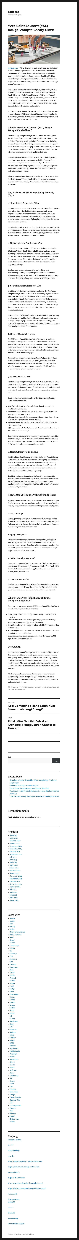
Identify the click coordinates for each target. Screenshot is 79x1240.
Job (11, 1016)
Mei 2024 (13, 895)
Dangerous (14, 967)
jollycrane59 (14, 687)
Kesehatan (14, 1021)
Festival (13, 978)
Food (12, 986)
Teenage (13, 1089)
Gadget (12, 989)
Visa (11, 1111)
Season (12, 1065)
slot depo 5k (12, 1194)
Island (12, 1013)
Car (11, 951)
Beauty (30, 687)
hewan (12, 1005)
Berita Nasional (15, 935)
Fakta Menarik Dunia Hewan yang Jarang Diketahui (29, 788)
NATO (12, 1043)
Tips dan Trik (15, 1100)
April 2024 (14, 898)
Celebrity (13, 954)
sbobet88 (11, 1202)
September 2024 (16, 884)
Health (12, 1000)
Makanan (13, 1029)
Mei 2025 (13, 862)
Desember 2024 (16, 876)
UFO (11, 1103)
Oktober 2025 (15, 852)
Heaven (13, 1002)
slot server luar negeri (16, 1224)
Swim (12, 1084)
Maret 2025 (14, 868)
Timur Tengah (15, 1097)
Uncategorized (15, 1105)
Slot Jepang (14, 1076)
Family (12, 975)
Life (11, 1027)
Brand (12, 940)
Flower (12, 983)
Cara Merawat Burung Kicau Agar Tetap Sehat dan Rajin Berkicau (34, 796)
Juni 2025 (13, 860)
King (11, 1024)
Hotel (12, 1010)
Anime (12, 921)
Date (11, 970)
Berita (12, 929)
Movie (12, 1040)
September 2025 (16, 854)
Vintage (13, 1108)
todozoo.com (13, 68)
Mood (12, 1035)
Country (13, 964)
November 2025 (16, 849)
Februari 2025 (15, 870)
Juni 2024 (13, 892)
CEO (11, 956)
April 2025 (14, 865)
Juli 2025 (13, 857)
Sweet (57, 687)
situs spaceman (14, 1199)
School (12, 1062)
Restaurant (14, 1059)
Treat (9, 689)
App (11, 924)
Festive (12, 981)
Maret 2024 (14, 900)
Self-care (13, 1070)
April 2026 (14, 838)
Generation (14, 994)
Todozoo (13, 11)
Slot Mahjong (13, 1218)
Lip (36, 687)
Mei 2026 (13, 835)
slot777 (10, 1145)
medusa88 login (14, 1172)
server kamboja (14, 1151)
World (12, 1116)
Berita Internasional (17, 932)
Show (12, 1073)
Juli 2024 (13, 889)
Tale (11, 1086)
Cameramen (14, 945)
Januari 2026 (15, 843)
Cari (9, 757)
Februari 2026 (15, 841)
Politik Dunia (15, 1051)
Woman (13, 1114)
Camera (13, 943)
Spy (11, 1078)
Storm (12, 1081)
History (12, 1008)
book (12, 937)
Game (12, 992)
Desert (12, 973)
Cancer (12, 948)
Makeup (13, 1032)
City (11, 962)
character (13, 959)
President (13, 1054)
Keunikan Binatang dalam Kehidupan (24, 785)
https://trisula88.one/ (16, 1178)
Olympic (13, 1046)
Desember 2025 (16, 846)
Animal (12, 918)
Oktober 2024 (15, 881)
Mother (13, 1038)
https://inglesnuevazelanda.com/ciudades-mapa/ (27, 1188)
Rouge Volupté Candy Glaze (46, 687)
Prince (12, 1057)
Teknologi (14, 1092)
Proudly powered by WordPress (24, 1234)
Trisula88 (11, 1213)
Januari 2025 (14, 873)
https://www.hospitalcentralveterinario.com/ (25, 1161)
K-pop (12, 1019)
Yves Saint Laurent (20, 689)
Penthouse (14, 1048)
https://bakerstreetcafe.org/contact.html (23, 1167)
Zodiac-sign (14, 1119)
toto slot (11, 1156)
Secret (12, 1067)
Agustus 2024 (15, 887)
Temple (13, 1095)
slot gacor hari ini (14, 1140)
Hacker (12, 997)
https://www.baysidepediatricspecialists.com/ (25, 1183)
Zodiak (12, 1122)
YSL (13, 689)
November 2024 (16, 879)
